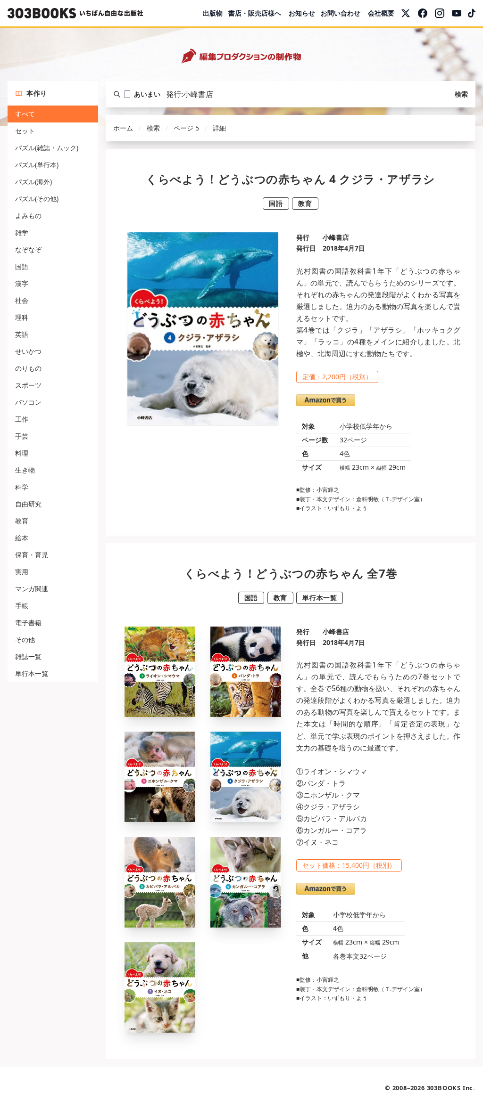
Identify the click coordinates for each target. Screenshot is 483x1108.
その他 (25, 639)
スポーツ (28, 385)
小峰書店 (336, 237)
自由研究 (28, 503)
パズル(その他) (36, 198)
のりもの (28, 368)
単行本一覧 (31, 673)
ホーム (123, 127)
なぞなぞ (28, 249)
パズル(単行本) (36, 164)
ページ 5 (186, 127)
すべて (25, 113)
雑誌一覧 (28, 656)
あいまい (147, 94)
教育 (21, 520)
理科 (21, 317)
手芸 (21, 436)
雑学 (21, 232)
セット (25, 130)
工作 (21, 419)
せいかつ (28, 351)
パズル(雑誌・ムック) (46, 147)
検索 (461, 94)
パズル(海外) (33, 181)
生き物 (25, 469)
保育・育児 (31, 554)
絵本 (21, 537)
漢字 (21, 283)
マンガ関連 (31, 588)
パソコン (28, 402)
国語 (21, 266)
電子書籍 (28, 622)
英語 (21, 334)
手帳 (21, 605)
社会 (21, 300)
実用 (21, 571)
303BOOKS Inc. (451, 1088)
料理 (21, 452)
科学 (21, 486)
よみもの (28, 215)
